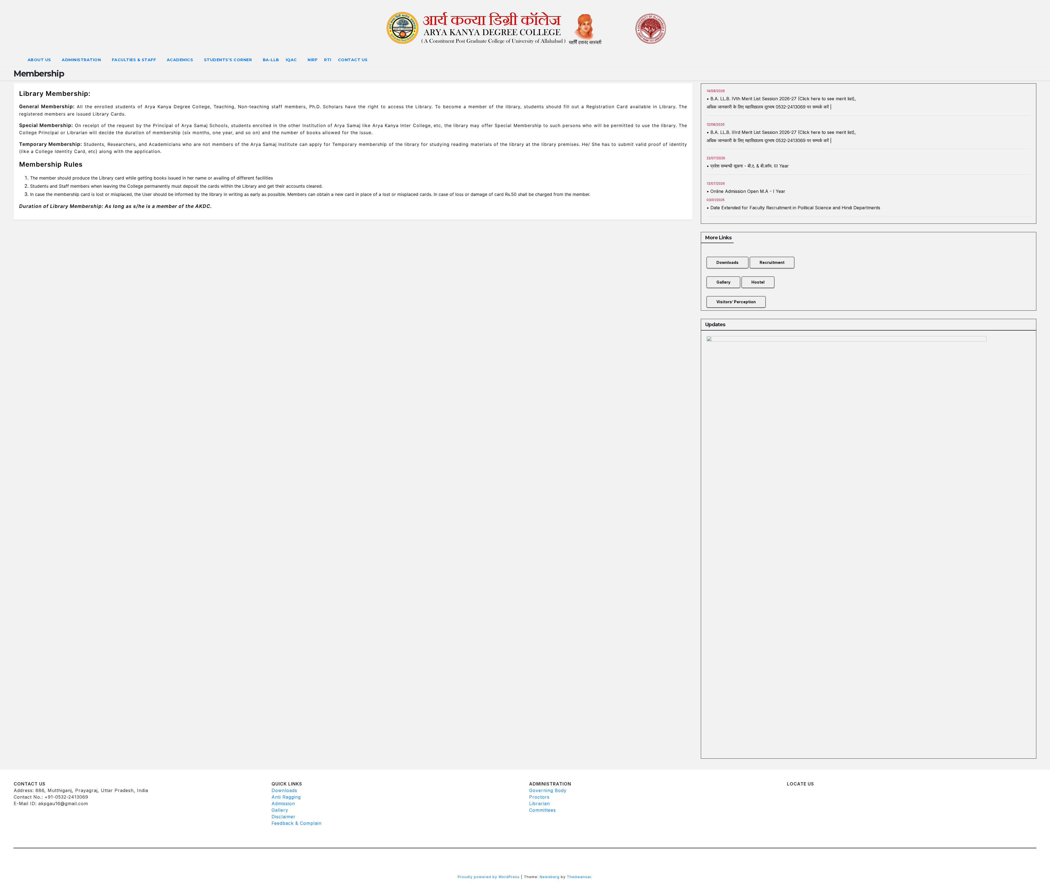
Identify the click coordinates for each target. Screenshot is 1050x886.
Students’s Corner (228, 59)
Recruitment (772, 262)
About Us (40, 59)
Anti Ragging (286, 797)
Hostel (758, 282)
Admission (283, 803)
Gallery (723, 282)
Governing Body (548, 790)
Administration (82, 59)
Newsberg (549, 877)
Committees (542, 810)
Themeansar (579, 877)
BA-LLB (271, 59)
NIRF (312, 59)
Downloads (727, 262)
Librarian (539, 803)
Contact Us (353, 59)
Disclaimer (284, 816)
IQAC (292, 59)
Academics (180, 59)
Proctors (539, 797)
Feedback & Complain (297, 823)
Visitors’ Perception (736, 301)
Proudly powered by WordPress (489, 877)
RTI (327, 59)
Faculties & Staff (134, 59)
